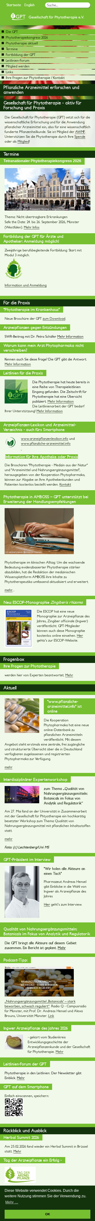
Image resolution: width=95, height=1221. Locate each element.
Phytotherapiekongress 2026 (27, 37)
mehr (8, 590)
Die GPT (12, 32)
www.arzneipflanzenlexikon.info (44, 439)
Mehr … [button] (11, 1202)
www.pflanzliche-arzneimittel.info (46, 443)
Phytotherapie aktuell (22, 43)
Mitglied (23, 141)
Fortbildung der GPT (21, 55)
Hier (80, 635)
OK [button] (47, 1214)
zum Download (54, 318)
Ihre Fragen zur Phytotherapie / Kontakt (35, 78)
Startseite (13, 5)
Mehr (69, 675)
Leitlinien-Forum (17, 60)
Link (51, 1016)
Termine (12, 49)
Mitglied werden (18, 66)
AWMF (80, 132)
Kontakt (65, 484)
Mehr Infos (31, 227)
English (29, 5)
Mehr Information (18, 364)
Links (9, 72)
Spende (79, 136)
